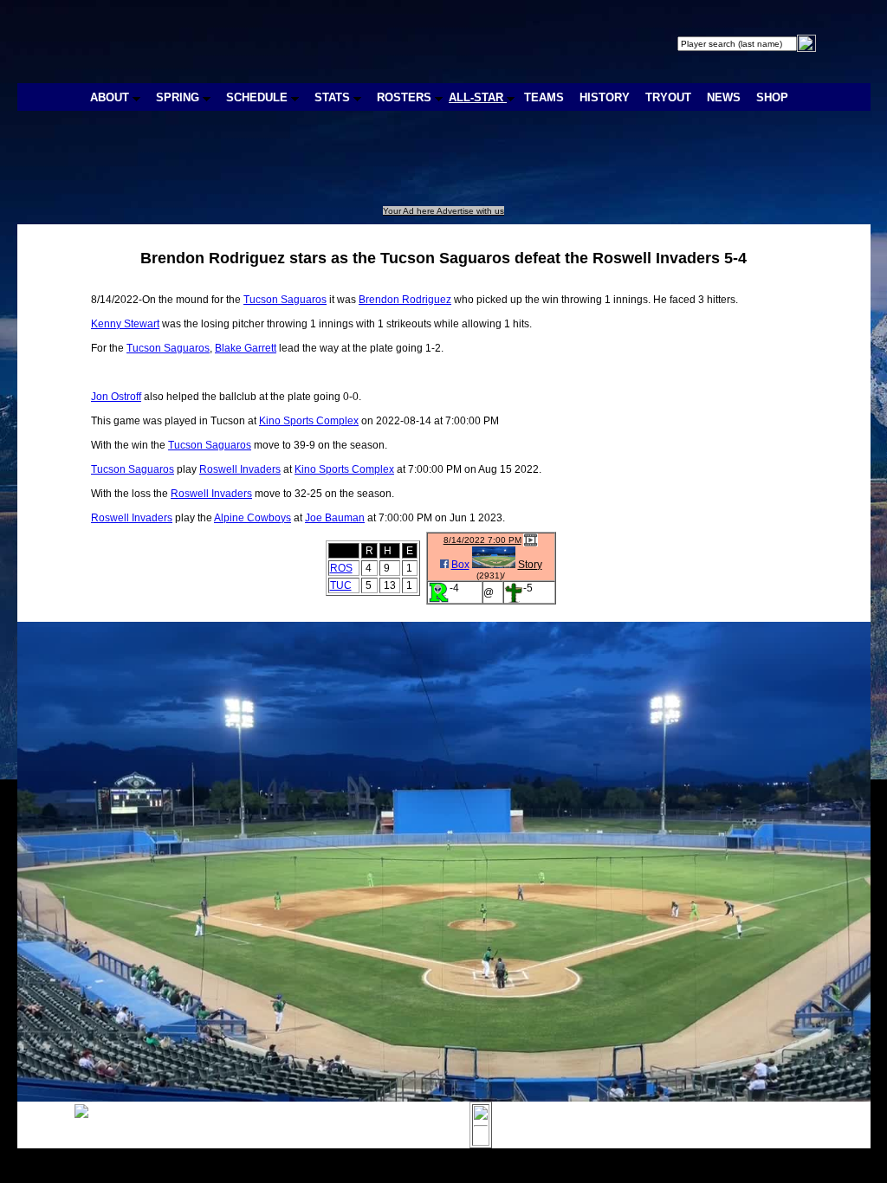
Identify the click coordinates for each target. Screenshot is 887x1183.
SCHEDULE (258, 97)
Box (460, 565)
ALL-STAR (478, 97)
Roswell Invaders (240, 469)
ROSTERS (406, 97)
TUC (341, 585)
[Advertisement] (336, 167)
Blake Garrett (245, 348)
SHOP (772, 97)
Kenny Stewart (125, 324)
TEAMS (544, 97)
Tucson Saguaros (285, 300)
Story (530, 565)
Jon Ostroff (116, 397)
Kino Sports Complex (309, 421)
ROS (341, 568)
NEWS (724, 97)
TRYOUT (668, 97)
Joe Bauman (335, 518)
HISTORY (604, 97)
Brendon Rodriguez (405, 300)
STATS (333, 97)
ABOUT (111, 97)
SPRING (179, 97)
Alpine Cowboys (252, 518)
